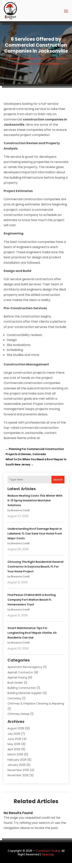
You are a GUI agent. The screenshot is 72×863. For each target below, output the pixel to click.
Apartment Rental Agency (24, 667)
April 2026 (13, 749)
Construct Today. (48, 851)
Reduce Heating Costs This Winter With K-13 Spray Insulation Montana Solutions (34, 500)
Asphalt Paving (17, 677)
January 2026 (16, 765)
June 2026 (14, 739)
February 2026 (16, 760)
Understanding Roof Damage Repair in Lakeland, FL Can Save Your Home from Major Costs (34, 533)
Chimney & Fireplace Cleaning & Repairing (35, 703)
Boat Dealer (15, 683)
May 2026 (13, 744)
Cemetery (14, 698)
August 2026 (15, 728)
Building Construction (21, 688)
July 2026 (13, 734)
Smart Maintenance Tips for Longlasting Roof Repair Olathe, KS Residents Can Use (32, 632)
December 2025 (18, 770)
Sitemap (48, 854)
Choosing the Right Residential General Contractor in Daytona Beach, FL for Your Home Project (35, 566)
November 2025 (18, 775)
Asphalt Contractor (20, 672)
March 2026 (15, 754)
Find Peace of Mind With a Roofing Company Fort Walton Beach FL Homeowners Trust (31, 599)
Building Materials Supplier (24, 693)
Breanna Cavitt (19, 58)
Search (58, 480)
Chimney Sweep (18, 714)
